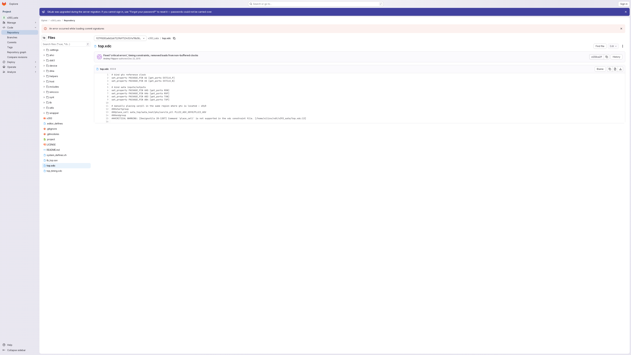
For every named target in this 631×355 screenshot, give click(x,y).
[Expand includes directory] (44, 87)
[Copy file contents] (609, 69)
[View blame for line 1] (96, 74)
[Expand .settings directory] (44, 50)
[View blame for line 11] (96, 105)
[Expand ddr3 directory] (44, 60)
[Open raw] (615, 69)
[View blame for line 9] (96, 99)
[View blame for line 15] (96, 118)
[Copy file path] (174, 38)
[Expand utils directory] (44, 108)
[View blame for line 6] (96, 90)
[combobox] (66, 44)
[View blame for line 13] (96, 112)
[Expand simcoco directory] (44, 92)
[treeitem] (66, 50)
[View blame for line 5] (96, 87)
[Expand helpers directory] (44, 76)
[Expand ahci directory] (44, 55)
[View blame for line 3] (96, 81)
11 (107, 106)
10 (107, 102)
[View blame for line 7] (96, 93)
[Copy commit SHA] (606, 56)
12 (107, 109)
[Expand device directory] (44, 66)
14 (107, 115)
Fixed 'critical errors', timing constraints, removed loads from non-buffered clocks (150, 55)
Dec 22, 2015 (134, 58)
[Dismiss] (621, 29)
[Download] (620, 69)
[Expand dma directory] (44, 71)
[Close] (626, 12)
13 (107, 112)
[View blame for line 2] (96, 77)
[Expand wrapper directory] (44, 113)
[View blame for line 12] (96, 109)
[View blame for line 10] (96, 102)
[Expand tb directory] (44, 103)
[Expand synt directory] (44, 97)
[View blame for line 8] (96, 96)
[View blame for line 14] (96, 115)
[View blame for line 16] (96, 121)
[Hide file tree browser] (44, 37)
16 (107, 121)
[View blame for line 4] (96, 84)
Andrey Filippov (110, 58)
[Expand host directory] (44, 81)
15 (107, 118)
